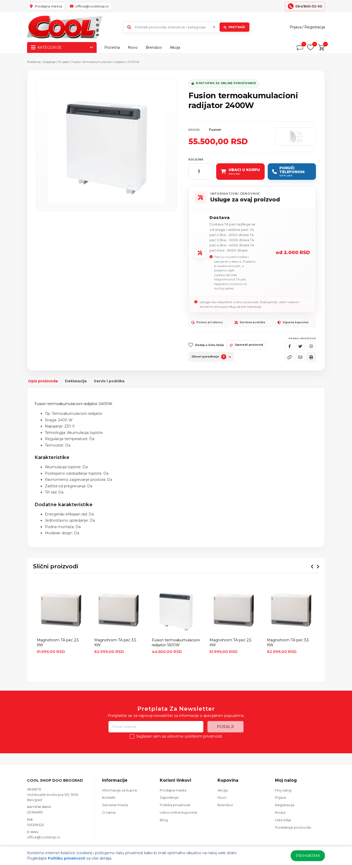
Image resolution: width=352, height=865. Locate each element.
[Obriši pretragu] (214, 27)
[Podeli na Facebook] (289, 346)
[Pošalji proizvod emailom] (300, 357)
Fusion (215, 129)
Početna (112, 47)
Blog (164, 820)
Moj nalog (283, 790)
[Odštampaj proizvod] (311, 357)
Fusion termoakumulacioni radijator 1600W (176, 642)
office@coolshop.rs (43, 837)
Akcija (175, 47)
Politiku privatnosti (66, 858)
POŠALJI (225, 726)
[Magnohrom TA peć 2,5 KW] (61, 610)
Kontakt (108, 797)
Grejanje (49, 62)
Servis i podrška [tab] (109, 381)
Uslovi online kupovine (178, 812)
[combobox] (186, 27)
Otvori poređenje (208, 356)
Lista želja (283, 820)
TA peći (63, 62)
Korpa (280, 812)
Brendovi (154, 47)
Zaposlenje (169, 797)
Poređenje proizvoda (293, 827)
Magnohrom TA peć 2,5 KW (58, 642)
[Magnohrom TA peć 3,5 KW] (118, 610)
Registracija (314, 27)
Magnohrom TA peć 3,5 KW (115, 642)
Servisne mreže (115, 805)
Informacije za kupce (119, 790)
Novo (133, 47)
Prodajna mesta (173, 790)
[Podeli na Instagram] (311, 346)
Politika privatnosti (175, 805)
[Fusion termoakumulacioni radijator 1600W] (176, 610)
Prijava (295, 27)
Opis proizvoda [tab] (43, 381)
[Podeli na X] (300, 346)
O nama (108, 812)
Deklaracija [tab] (76, 381)
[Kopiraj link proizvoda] (289, 357)
